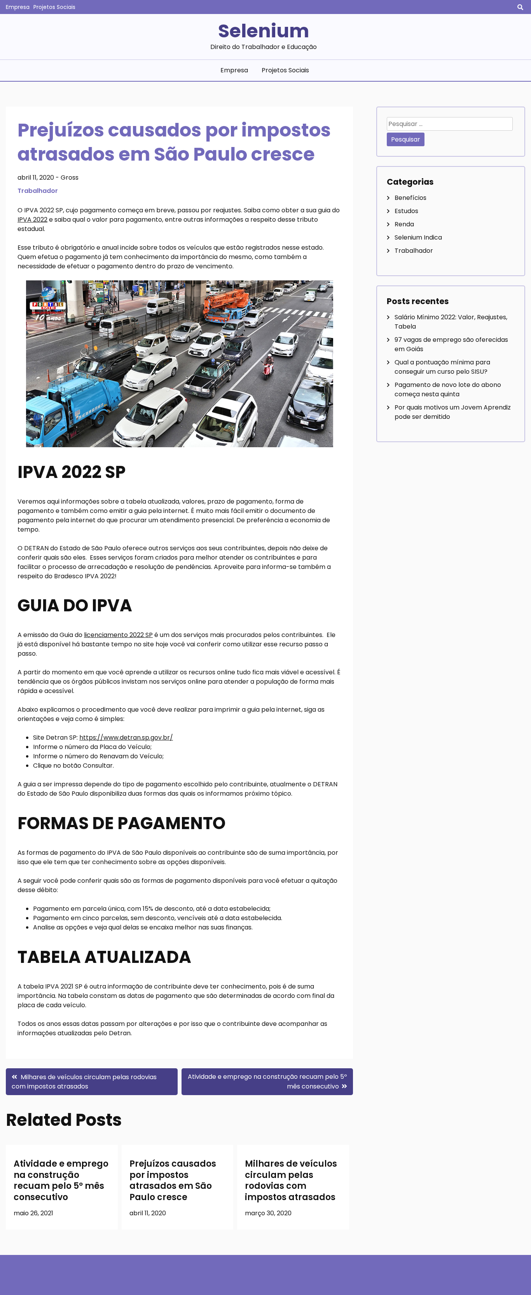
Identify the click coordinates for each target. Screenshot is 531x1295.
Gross (70, 177)
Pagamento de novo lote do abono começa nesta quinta (448, 389)
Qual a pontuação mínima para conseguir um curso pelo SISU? (442, 367)
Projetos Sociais (54, 7)
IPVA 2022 (32, 219)
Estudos (406, 210)
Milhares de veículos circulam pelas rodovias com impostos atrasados (291, 1180)
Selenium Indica (418, 237)
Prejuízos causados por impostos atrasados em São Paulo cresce (172, 1180)
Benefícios (410, 197)
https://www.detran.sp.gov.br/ (126, 737)
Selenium (263, 31)
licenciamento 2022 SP (118, 634)
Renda (404, 224)
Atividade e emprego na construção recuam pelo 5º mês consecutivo (61, 1180)
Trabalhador (37, 190)
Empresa (18, 7)
